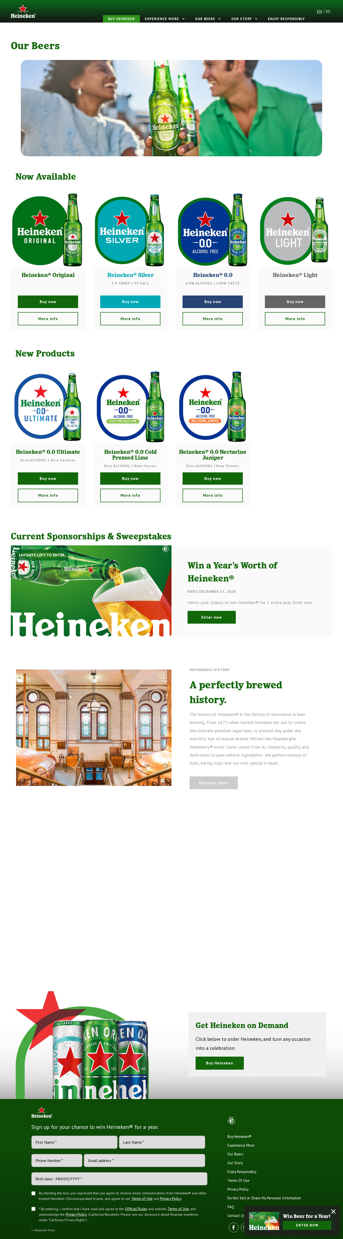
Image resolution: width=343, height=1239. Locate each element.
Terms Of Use (238, 1180)
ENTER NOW (307, 1225)
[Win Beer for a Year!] (264, 1221)
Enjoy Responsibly (286, 19)
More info (48, 318)
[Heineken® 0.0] (213, 230)
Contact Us (236, 1215)
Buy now (48, 301)
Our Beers (205, 19)
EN (319, 11)
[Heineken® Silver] (130, 230)
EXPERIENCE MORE (162, 19)
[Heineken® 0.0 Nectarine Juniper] (213, 407)
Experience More (240, 1145)
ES (328, 11)
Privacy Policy (170, 1198)
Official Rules (136, 1208)
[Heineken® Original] (48, 230)
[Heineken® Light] (295, 230)
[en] (23, 11)
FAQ (230, 1206)
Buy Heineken (121, 19)
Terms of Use (142, 1198)
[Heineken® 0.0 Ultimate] (48, 407)
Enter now (211, 617)
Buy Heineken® (239, 1136)
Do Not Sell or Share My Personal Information (264, 1198)
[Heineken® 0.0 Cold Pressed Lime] (130, 407)
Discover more (213, 782)
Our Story (241, 19)
